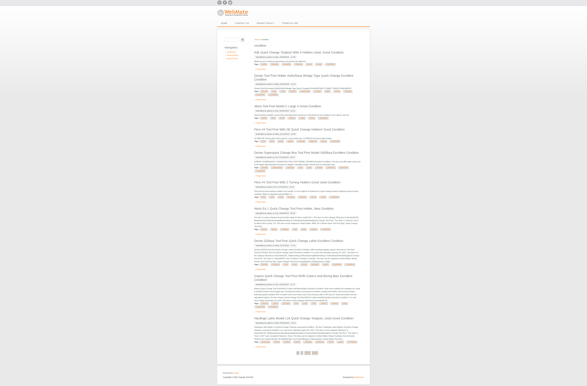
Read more (261, 69)
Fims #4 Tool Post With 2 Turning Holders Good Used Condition (297, 182)
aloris (264, 118)
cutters (324, 303)
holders (299, 64)
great (312, 118)
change (275, 64)
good (319, 64)
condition (330, 64)
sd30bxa (331, 168)
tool (274, 91)
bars (345, 303)
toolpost (287, 64)
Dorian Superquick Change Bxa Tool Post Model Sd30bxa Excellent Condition (306, 152)
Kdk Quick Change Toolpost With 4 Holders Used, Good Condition (299, 52)
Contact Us (242, 23)
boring (335, 303)
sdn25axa (305, 91)
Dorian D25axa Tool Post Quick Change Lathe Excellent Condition (298, 241)
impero (265, 303)
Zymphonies (359, 377)
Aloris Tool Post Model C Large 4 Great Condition (287, 106)
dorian (264, 91)
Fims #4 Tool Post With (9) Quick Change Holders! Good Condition (299, 129)
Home (224, 23)
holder (293, 91)
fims (263, 141)
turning (291, 197)
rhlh (314, 303)
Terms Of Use (290, 23)
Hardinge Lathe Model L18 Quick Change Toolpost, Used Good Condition (303, 318)
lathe (326, 264)
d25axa (276, 264)
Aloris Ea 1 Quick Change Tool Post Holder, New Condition (294, 208)
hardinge (265, 342)
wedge (318, 91)
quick (264, 64)
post (283, 91)
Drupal (236, 373)
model (292, 118)
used (309, 64)
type (328, 91)
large (302, 118)
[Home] (232, 16)
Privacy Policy (265, 23)
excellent (260, 95)
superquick (277, 168)
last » (315, 353)
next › (307, 353)
